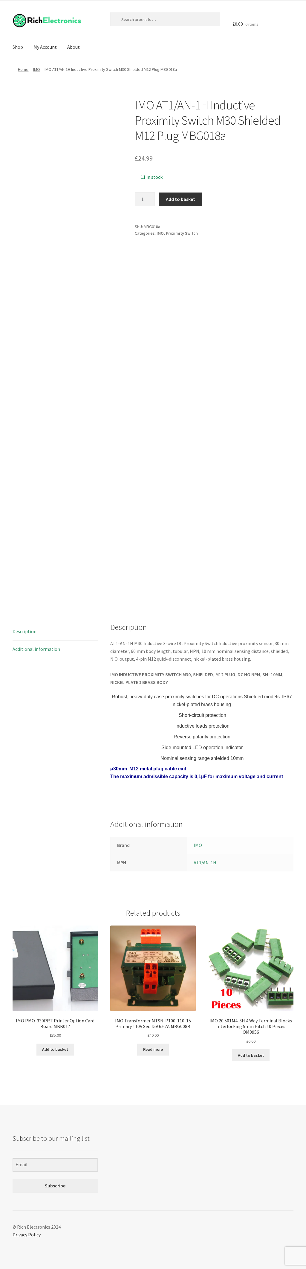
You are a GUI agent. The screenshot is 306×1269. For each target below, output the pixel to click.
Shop (18, 47)
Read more (153, 1049)
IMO (36, 69)
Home (23, 69)
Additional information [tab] (36, 649)
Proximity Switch (182, 233)
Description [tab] (24, 631)
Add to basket (180, 199)
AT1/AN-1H (205, 862)
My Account (45, 47)
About (73, 47)
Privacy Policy (27, 1235)
